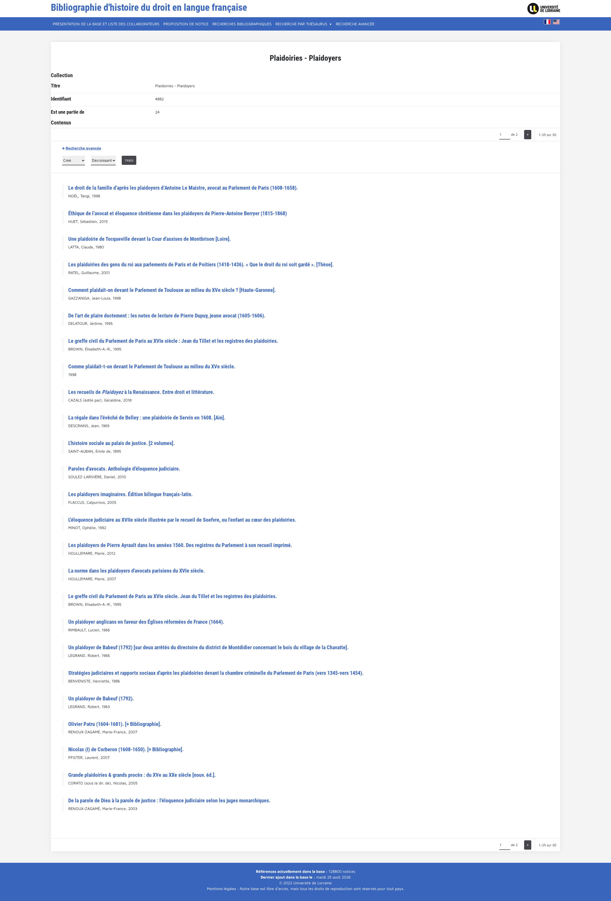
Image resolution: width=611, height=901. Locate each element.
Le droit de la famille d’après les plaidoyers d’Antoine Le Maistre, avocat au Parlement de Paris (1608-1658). (183, 188)
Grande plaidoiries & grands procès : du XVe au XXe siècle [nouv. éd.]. (142, 775)
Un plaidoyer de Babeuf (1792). (101, 698)
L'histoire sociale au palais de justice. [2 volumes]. (121, 443)
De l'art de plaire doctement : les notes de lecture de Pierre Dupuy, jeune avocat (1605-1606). (166, 315)
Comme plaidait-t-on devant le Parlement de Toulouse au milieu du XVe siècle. (151, 366)
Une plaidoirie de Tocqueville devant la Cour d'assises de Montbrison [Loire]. (149, 239)
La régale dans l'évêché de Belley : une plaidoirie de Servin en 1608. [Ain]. (146, 417)
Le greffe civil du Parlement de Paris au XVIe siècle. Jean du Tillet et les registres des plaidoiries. (172, 596)
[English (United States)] (556, 21)
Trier (129, 160)
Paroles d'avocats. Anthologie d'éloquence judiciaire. (124, 469)
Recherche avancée (355, 24)
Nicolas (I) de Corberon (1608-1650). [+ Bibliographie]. (126, 749)
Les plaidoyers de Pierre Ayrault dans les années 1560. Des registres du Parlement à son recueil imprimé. (180, 545)
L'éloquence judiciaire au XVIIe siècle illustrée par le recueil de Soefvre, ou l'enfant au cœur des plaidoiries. (182, 520)
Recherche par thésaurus (301, 24)
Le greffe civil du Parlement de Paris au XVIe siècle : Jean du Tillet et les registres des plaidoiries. (173, 341)
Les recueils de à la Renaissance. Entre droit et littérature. (141, 392)
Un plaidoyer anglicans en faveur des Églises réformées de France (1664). (146, 622)
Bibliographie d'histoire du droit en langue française (149, 7)
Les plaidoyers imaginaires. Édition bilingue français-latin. (130, 494)
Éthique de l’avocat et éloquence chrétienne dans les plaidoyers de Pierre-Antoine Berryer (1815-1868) (177, 213)
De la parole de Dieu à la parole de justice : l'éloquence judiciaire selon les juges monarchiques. (169, 800)
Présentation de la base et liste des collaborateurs (106, 24)
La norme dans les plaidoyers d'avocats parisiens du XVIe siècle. (136, 571)
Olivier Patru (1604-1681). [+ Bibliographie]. (114, 724)
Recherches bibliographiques (242, 24)
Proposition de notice (186, 24)
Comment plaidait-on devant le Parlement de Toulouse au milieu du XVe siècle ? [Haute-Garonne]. (172, 290)
